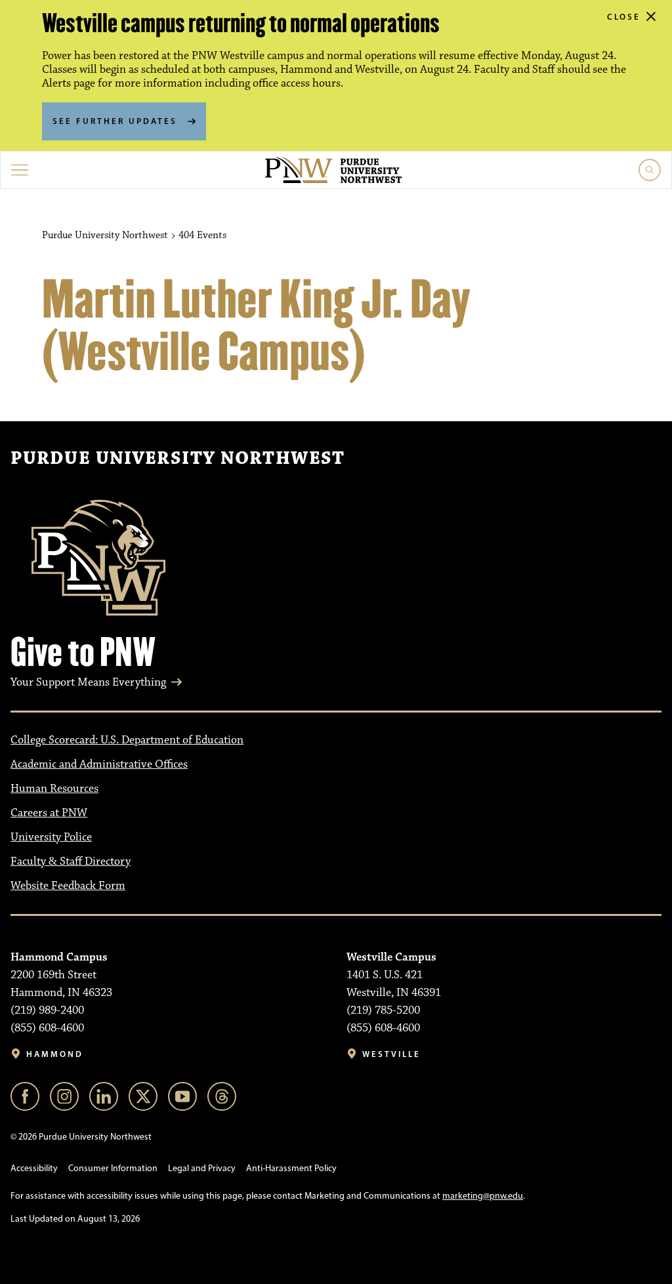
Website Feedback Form (67, 886)
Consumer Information (113, 1168)
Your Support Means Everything (88, 682)
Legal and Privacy (202, 1168)
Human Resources (54, 788)
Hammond (54, 1054)
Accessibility (34, 1168)
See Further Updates (114, 120)
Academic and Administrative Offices (99, 764)
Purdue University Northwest (177, 458)
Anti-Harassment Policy (291, 1168)
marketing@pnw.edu (482, 1195)
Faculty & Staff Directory (70, 861)
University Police (51, 837)
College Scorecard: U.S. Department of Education (126, 740)
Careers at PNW (48, 813)
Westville (391, 1054)
